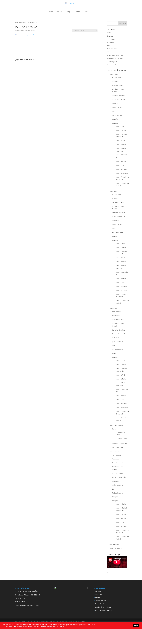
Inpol (108, 46)
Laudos (97, 597)
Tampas (115, 123)
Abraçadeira (116, 312)
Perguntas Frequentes (103, 604)
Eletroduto (115, 103)
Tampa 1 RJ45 (120, 126)
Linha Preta (22, 22)
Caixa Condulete (117, 85)
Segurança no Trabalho (115, 58)
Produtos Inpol (112, 49)
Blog (68, 12)
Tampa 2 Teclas (121, 144)
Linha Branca (113, 74)
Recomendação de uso (115, 55)
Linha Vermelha (114, 452)
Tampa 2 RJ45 (120, 141)
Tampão (115, 119)
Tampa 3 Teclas (121, 161)
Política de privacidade (103, 607)
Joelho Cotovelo (117, 107)
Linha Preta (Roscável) (116, 426)
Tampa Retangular (122, 173)
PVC (108, 52)
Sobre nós (76, 12)
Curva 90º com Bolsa (119, 99)
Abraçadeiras (116, 77)
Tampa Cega (120, 165)
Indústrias (110, 42)
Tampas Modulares (115, 548)
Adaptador (116, 81)
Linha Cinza (113, 191)
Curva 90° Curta (121, 438)
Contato (85, 12)
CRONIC (82, 621)
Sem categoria (112, 62)
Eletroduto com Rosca (119, 443)
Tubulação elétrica (113, 65)
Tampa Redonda (121, 169)
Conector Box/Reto (118, 96)
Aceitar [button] (136, 625)
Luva (113, 111)
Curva (114, 429)
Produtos (59, 12)
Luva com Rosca (117, 447)
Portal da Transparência (103, 610)
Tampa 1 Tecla (121, 130)
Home (51, 12)
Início (16, 22)
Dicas (109, 33)
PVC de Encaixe (117, 115)
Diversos (110, 36)
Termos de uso (100, 601)
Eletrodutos (111, 39)
